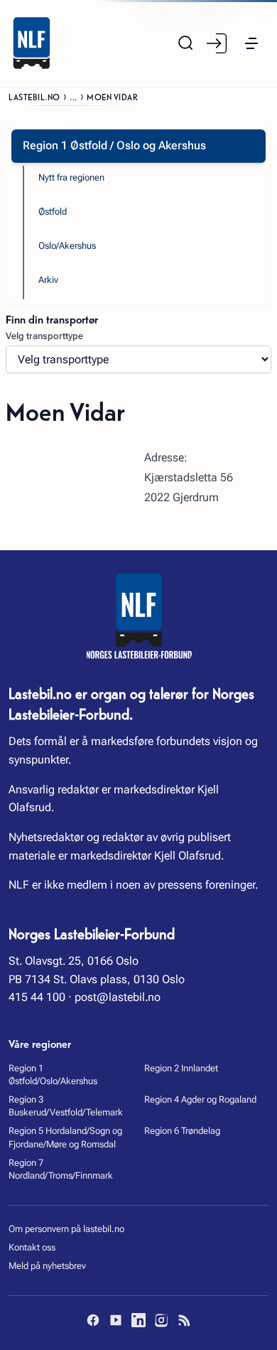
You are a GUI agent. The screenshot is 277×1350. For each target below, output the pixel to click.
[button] (251, 43)
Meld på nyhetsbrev (47, 1265)
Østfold (52, 211)
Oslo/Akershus (67, 245)
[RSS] (184, 1320)
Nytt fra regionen (71, 177)
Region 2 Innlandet (181, 1068)
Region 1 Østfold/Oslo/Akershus (53, 1074)
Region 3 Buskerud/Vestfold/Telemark (66, 1106)
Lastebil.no (34, 96)
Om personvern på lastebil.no (66, 1228)
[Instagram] (161, 1320)
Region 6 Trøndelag (182, 1130)
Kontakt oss (32, 1247)
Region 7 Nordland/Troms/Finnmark (61, 1169)
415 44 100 (37, 997)
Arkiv (48, 279)
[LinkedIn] (138, 1320)
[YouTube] (116, 1320)
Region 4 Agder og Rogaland (200, 1099)
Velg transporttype (44, 336)
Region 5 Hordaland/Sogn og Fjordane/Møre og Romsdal (65, 1137)
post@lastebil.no (118, 997)
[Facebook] (93, 1320)
